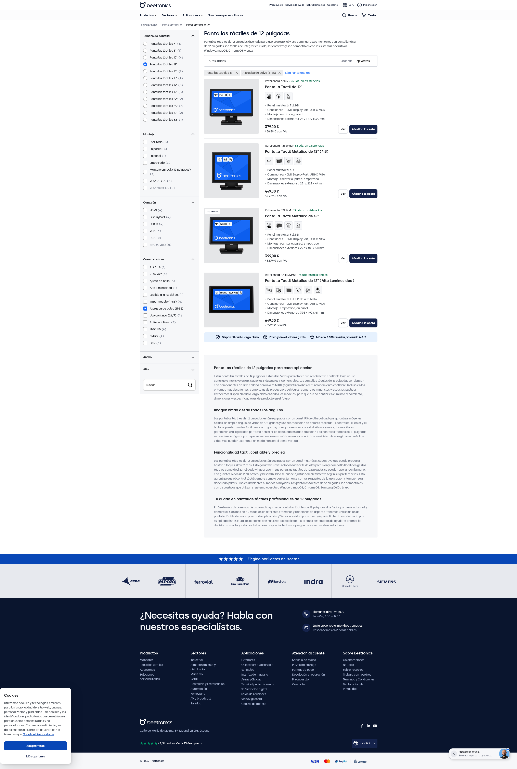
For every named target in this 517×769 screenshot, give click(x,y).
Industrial (197, 660)
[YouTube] (375, 726)
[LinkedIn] (368, 726)
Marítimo (197, 674)
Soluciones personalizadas (225, 15)
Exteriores (248, 660)
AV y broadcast (201, 698)
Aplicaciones (191, 15)
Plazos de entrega (304, 664)
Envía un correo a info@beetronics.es (337, 625)
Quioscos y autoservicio (257, 664)
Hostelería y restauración (207, 683)
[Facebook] (362, 726)
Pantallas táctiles (151, 664)
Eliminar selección (297, 72)
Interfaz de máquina (254, 674)
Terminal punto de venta (257, 684)
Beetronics (155, 5)
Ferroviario (198, 693)
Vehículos (247, 669)
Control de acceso (253, 703)
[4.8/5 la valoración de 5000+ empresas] (148, 743)
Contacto (332, 5)
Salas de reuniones (253, 694)
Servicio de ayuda (294, 5)
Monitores (146, 660)
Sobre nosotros (353, 669)
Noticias (348, 664)
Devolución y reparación (308, 674)
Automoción (199, 688)
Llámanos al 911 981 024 (328, 611)
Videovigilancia (251, 699)
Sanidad (196, 703)
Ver (343, 129)
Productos (147, 15)
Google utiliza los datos (38, 734)
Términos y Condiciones (358, 679)
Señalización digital (254, 689)
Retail (194, 679)
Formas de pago (303, 669)
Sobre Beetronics (316, 5)
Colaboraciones (353, 660)
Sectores (168, 15)
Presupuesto (276, 5)
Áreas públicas (251, 679)
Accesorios (147, 669)
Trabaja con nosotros (357, 674)
